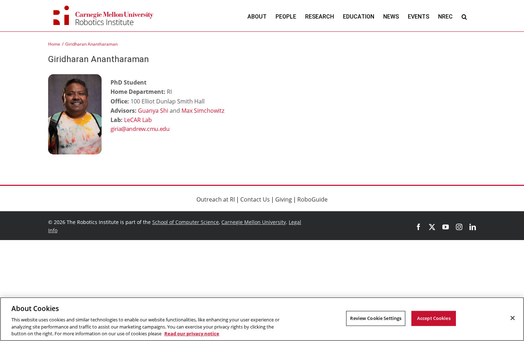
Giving (283, 199)
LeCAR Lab (138, 120)
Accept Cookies (434, 318)
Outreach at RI (215, 199)
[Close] (512, 318)
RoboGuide (312, 199)
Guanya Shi (153, 110)
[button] (464, 16)
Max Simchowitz (202, 110)
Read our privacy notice (191, 333)
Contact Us (255, 199)
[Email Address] (164, 129)
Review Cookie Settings (375, 318)
